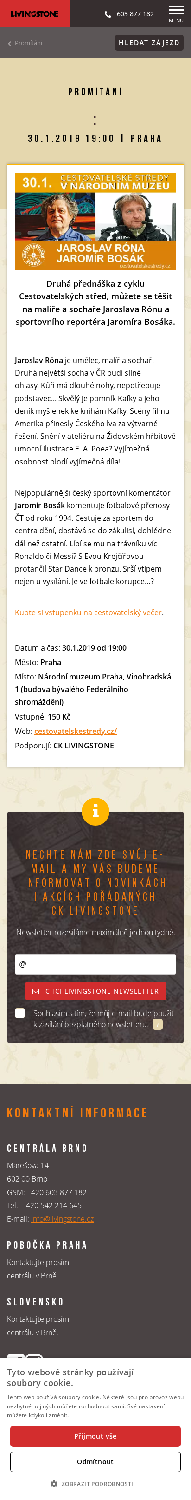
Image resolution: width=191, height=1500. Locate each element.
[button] (95, 1483)
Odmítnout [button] (95, 1461)
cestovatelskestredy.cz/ (75, 731)
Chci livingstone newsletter (101, 991)
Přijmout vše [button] (95, 1436)
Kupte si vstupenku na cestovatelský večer (88, 612)
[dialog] (95, 1429)
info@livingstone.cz (62, 1219)
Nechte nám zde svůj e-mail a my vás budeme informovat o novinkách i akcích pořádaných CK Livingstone (95, 883)
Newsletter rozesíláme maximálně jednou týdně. (95, 932)
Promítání (28, 43)
